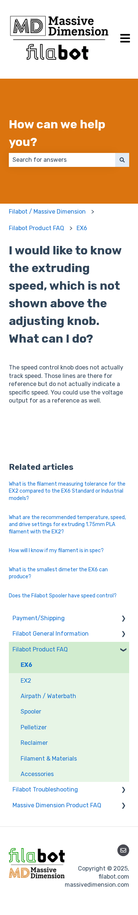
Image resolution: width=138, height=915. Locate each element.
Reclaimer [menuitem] (34, 742)
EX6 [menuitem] (26, 664)
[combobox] (62, 160)
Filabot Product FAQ (36, 228)
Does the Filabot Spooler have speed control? (63, 596)
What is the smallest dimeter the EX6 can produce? (58, 573)
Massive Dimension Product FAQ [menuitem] (57, 805)
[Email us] (123, 850)
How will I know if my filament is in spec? (56, 550)
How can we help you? (57, 133)
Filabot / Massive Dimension (47, 211)
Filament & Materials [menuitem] (49, 758)
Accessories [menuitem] (37, 774)
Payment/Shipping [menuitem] (39, 618)
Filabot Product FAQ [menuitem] (40, 649)
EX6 (82, 228)
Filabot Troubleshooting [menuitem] (45, 789)
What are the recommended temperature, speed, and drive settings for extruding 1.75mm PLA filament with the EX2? (67, 524)
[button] (123, 618)
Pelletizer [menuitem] (34, 727)
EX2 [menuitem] (26, 680)
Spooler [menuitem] (31, 711)
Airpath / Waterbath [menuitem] (48, 696)
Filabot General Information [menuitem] (51, 633)
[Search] (122, 160)
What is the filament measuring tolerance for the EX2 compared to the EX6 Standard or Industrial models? (67, 491)
